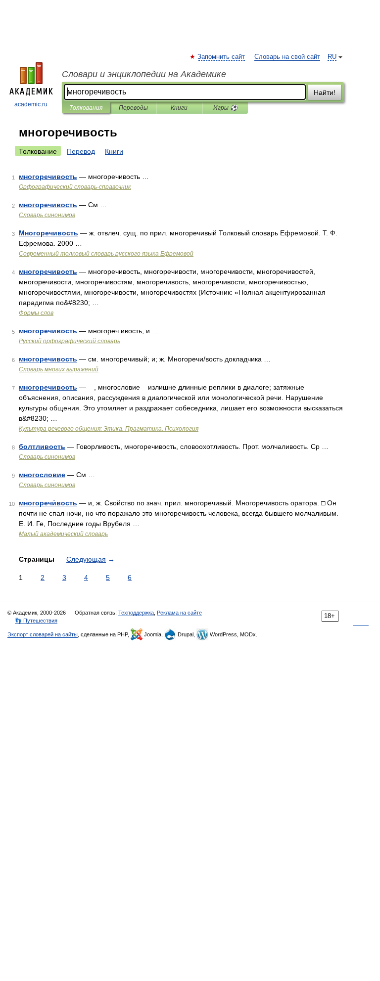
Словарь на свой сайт (287, 56)
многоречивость (48, 176)
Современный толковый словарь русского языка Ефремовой (106, 253)
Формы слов (36, 313)
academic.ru (31, 104)
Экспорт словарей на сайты (42, 634)
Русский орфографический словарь (69, 341)
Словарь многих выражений (58, 369)
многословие (42, 475)
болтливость (42, 446)
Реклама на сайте (179, 613)
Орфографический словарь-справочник (75, 186)
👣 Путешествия (36, 621)
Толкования (85, 107)
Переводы (133, 107)
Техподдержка (136, 613)
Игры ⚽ (225, 107)
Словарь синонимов (47, 215)
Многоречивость (48, 233)
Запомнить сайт (221, 56)
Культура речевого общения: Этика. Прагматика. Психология (108, 428)
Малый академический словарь (63, 534)
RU (332, 56)
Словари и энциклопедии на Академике (144, 74)
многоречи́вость (48, 503)
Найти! (324, 92)
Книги (179, 107)
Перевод (81, 151)
